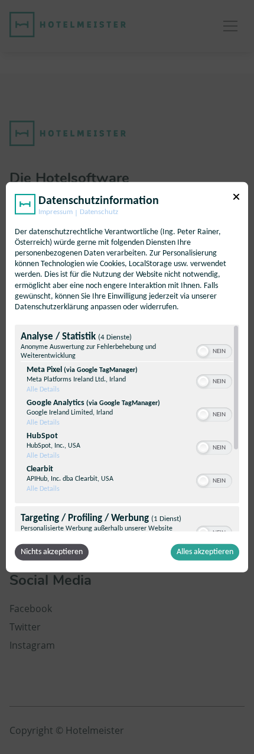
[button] (203, 351)
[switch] (214, 350)
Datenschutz (99, 211)
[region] (127, 428)
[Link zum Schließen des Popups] (236, 196)
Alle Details (43, 389)
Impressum (55, 211)
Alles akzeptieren (205, 552)
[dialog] (127, 377)
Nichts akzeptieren (52, 552)
